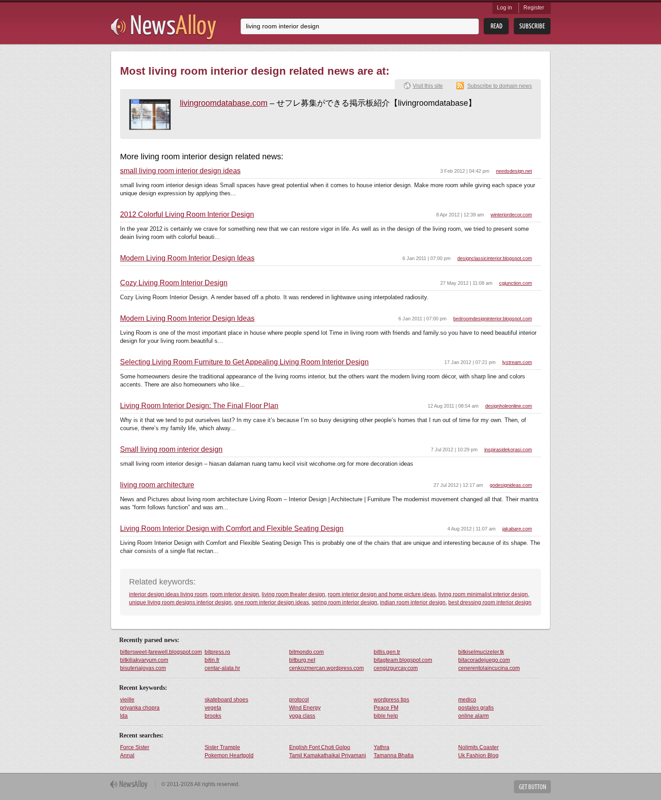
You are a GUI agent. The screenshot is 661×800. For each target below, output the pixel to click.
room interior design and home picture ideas (382, 594)
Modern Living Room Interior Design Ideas (187, 258)
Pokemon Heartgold (229, 755)
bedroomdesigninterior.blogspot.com (492, 318)
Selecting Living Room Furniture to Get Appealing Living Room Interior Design (244, 362)
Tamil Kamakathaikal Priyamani (327, 755)
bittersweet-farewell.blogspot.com (161, 652)
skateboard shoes (226, 700)
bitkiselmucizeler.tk (481, 652)
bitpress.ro (217, 652)
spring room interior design (344, 602)
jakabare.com (517, 528)
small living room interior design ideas (180, 171)
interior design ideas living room (168, 594)
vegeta (213, 708)
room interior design (234, 594)
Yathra (381, 747)
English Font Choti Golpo (319, 747)
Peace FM (386, 708)
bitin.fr (212, 660)
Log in (504, 7)
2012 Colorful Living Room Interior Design (187, 214)
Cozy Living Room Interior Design (174, 283)
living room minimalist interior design (483, 594)
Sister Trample (222, 747)
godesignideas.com (511, 485)
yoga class (302, 716)
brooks (213, 716)
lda (124, 716)
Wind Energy (305, 708)
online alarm (473, 716)
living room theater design (293, 594)
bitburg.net (302, 660)
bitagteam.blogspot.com (403, 660)
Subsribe (532, 26)
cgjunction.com (515, 283)
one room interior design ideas (271, 602)
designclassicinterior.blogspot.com (494, 258)
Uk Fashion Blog (478, 755)
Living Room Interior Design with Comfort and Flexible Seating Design (232, 528)
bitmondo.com (306, 652)
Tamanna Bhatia (394, 755)
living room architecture (157, 485)
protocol (299, 700)
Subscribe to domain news (499, 86)
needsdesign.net (514, 171)
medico (467, 700)
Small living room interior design (171, 449)
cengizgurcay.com (396, 668)
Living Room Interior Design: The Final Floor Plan (199, 405)
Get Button (532, 786)
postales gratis (476, 708)
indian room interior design (413, 602)
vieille (127, 700)
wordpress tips (391, 700)
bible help (386, 716)
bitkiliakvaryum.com (144, 660)
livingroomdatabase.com (224, 103)
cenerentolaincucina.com (489, 668)
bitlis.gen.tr (387, 652)
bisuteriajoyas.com (143, 668)
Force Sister (134, 747)
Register (533, 7)
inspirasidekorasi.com (508, 449)
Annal (127, 755)
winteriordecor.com (511, 214)
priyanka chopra (140, 708)
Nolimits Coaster (478, 747)
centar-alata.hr (222, 668)
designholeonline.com (508, 406)
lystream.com (517, 362)
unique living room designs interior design (180, 602)
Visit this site (428, 86)
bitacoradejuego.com (484, 660)
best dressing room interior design (489, 602)
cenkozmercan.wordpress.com (326, 668)
